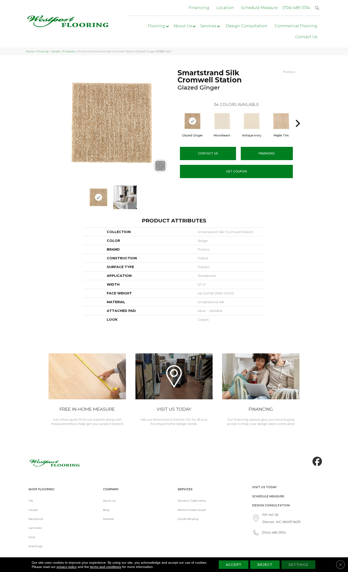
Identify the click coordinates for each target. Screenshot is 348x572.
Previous (55, 195)
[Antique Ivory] (251, 121)
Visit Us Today (264, 487)
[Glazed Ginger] (192, 121)
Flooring (42, 51)
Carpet (55, 51)
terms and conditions (105, 567)
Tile (30, 500)
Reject (264, 565)
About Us (109, 500)
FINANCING (267, 153)
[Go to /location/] (174, 390)
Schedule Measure (268, 496)
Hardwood (35, 519)
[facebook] (316, 461)
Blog (106, 510)
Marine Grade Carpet (192, 510)
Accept (233, 565)
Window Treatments (192, 500)
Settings (298, 565)
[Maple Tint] (281, 121)
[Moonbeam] (222, 121)
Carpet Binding (188, 519)
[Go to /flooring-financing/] (260, 390)
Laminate (35, 528)
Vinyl (31, 537)
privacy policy (67, 567)
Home (30, 51)
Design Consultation (271, 505)
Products (68, 51)
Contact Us (208, 153)
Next (168, 195)
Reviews (108, 519)
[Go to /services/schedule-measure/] (87, 390)
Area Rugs (35, 546)
